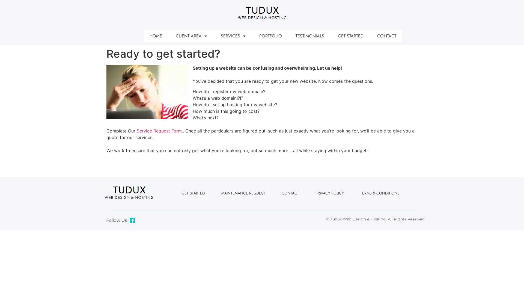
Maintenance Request (243, 193)
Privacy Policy (329, 193)
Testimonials (310, 36)
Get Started (351, 36)
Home (156, 36)
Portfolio (270, 36)
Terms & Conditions (380, 193)
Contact (386, 36)
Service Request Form (159, 131)
